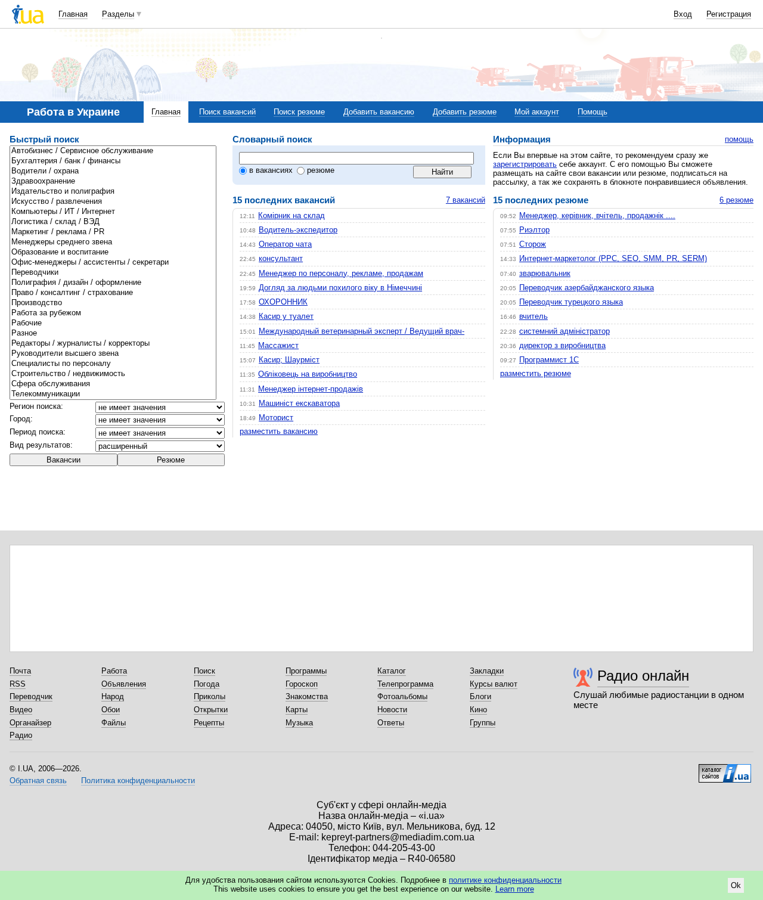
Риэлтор (534, 229)
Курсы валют (493, 683)
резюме (320, 170)
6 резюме (736, 199)
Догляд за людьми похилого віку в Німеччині (340, 287)
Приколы (209, 696)
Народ (112, 696)
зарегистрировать (525, 164)
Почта (20, 670)
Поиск (204, 670)
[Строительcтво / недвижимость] (113, 374)
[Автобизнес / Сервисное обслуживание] (113, 151)
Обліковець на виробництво (307, 374)
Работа (114, 670)
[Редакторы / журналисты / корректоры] (113, 344)
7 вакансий (465, 199)
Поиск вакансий (227, 111)
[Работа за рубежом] (113, 313)
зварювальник (544, 273)
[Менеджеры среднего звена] (113, 242)
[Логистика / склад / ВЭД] (113, 222)
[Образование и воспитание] (113, 252)
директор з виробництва (562, 345)
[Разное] (113, 333)
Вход (683, 14)
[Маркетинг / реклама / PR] (113, 232)
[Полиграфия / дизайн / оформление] (113, 283)
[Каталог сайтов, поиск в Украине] (725, 769)
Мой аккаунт (536, 111)
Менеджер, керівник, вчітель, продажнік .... (597, 215)
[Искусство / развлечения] (113, 202)
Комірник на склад (291, 215)
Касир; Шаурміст (289, 359)
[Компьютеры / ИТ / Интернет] (113, 212)
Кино (478, 709)
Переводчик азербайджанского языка (586, 287)
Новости (392, 709)
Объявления (123, 683)
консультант (281, 258)
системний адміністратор (564, 331)
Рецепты (209, 722)
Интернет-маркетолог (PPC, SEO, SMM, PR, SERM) (613, 258)
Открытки (211, 709)
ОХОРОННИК (283, 301)
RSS (18, 683)
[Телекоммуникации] (113, 394)
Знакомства (307, 696)
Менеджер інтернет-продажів (310, 388)
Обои (110, 709)
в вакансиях (271, 170)
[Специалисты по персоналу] (113, 364)
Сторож (532, 244)
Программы (306, 670)
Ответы (390, 722)
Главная (73, 14)
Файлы (113, 722)
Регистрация (728, 14)
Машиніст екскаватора (299, 403)
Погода (206, 683)
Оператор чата (285, 244)
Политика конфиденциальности (138, 780)
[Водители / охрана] (113, 171)
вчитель (533, 316)
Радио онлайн (643, 676)
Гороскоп (302, 683)
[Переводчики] (113, 273)
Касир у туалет (286, 316)
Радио (21, 735)
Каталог (391, 670)
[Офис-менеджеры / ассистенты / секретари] (113, 262)
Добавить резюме (465, 111)
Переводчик (31, 696)
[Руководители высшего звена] (113, 354)
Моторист (276, 417)
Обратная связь (38, 780)
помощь (739, 139)
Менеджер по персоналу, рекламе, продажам (341, 273)
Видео (21, 709)
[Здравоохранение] (113, 181)
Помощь (592, 111)
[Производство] (113, 303)
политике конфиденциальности (505, 880)
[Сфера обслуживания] (113, 384)
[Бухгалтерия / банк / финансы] (113, 161)
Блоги (480, 696)
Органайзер (30, 722)
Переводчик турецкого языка (571, 301)
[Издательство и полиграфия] (113, 192)
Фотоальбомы (402, 696)
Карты (297, 709)
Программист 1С (549, 359)
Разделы (118, 14)
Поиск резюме (299, 111)
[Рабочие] (113, 323)
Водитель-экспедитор (298, 229)
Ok (736, 885)
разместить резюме (535, 373)
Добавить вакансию (378, 111)
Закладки (487, 670)
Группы (482, 722)
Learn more (514, 889)
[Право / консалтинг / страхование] (113, 293)
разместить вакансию (279, 431)
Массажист (278, 345)
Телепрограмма (405, 683)
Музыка (299, 722)
